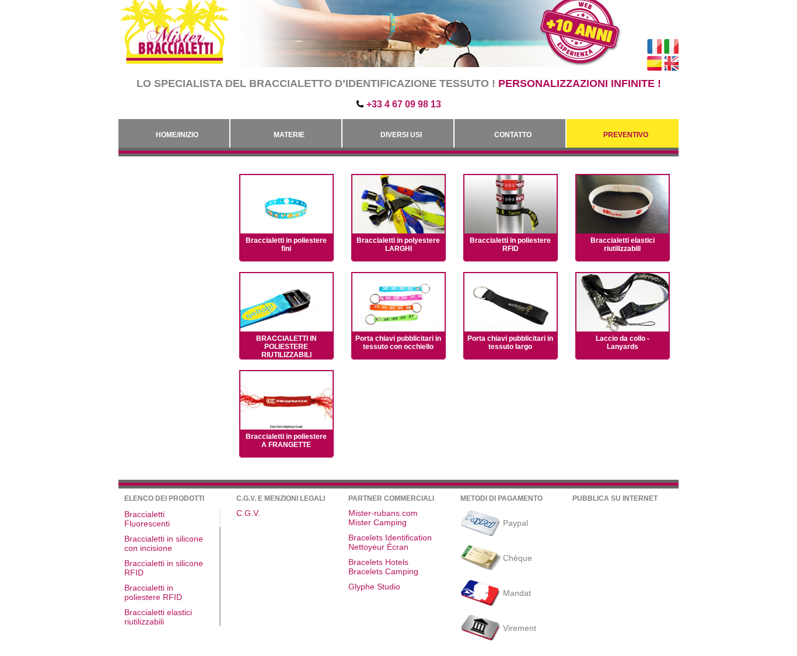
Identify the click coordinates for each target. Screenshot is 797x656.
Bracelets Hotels (378, 562)
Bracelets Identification (390, 537)
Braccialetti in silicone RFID (163, 568)
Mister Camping (377, 522)
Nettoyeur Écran (378, 547)
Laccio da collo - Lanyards (622, 342)
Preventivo (625, 135)
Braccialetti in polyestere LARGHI (398, 244)
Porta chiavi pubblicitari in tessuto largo (510, 342)
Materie (289, 135)
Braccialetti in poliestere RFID (510, 244)
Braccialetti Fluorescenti (147, 519)
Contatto (513, 135)
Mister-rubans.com (383, 513)
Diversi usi (401, 135)
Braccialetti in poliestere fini (286, 244)
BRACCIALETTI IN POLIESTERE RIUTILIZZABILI (286, 346)
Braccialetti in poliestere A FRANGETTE (286, 440)
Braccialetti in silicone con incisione (163, 543)
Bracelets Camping (383, 571)
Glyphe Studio (374, 586)
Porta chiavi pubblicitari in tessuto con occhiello (398, 342)
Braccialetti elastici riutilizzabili (622, 244)
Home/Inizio (177, 135)
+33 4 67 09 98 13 (403, 104)
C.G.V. (248, 513)
